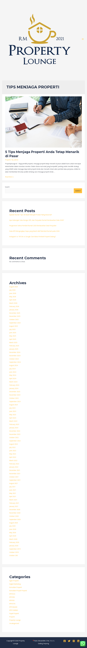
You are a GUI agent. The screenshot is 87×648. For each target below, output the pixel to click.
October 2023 (14, 398)
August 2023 (13, 405)
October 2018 (14, 552)
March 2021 (13, 500)
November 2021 (14, 474)
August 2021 (13, 483)
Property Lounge (15, 620)
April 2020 (12, 536)
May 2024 (12, 375)
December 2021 (14, 470)
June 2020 (12, 529)
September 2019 (15, 549)
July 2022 (12, 447)
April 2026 (12, 300)
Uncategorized (14, 623)
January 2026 (13, 310)
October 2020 (14, 516)
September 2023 (15, 401)
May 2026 (12, 297)
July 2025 (12, 329)
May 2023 (12, 415)
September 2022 (15, 441)
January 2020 (13, 546)
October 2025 (14, 319)
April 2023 (12, 418)
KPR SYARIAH (13, 610)
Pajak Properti (14, 613)
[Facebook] (64, 641)
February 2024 (14, 385)
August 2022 (13, 444)
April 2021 (12, 496)
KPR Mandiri (13, 607)
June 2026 (12, 293)
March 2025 (13, 342)
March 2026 (13, 303)
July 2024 (12, 369)
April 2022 (12, 457)
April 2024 (12, 378)
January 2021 (13, 506)
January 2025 (13, 349)
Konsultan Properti (15, 587)
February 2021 (14, 503)
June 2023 (12, 411)
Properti (8, 160)
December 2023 (14, 392)
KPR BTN (12, 604)
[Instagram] (74, 641)
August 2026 (13, 287)
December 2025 (14, 313)
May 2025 (12, 336)
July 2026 (12, 290)
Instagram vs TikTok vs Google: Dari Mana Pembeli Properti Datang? (32, 237)
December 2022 (14, 431)
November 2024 (14, 356)
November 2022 (14, 434)
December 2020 (14, 510)
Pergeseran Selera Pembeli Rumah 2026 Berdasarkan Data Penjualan (32, 226)
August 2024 (13, 365)
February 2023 (14, 424)
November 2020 (14, 513)
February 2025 (14, 346)
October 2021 (14, 477)
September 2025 (15, 323)
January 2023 (13, 428)
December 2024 (14, 352)
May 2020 (12, 533)
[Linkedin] (78, 641)
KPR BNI (12, 597)
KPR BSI (11, 600)
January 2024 (13, 388)
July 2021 (12, 487)
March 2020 (13, 539)
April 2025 (12, 339)
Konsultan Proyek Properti (18, 591)
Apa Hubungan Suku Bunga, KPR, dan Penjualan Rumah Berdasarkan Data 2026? (36, 220)
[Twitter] (69, 641)
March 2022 (13, 460)
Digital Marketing (15, 584)
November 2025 (14, 316)
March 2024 (13, 382)
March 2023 (13, 421)
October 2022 (14, 437)
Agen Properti (14, 581)
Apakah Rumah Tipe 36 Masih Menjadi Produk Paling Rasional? (30, 215)
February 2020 (14, 542)
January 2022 (13, 467)
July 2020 (12, 526)
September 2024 (15, 362)
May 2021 (12, 493)
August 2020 (13, 523)
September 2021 (15, 480)
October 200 (13, 555)
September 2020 (15, 519)
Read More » (9, 177)
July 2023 (12, 408)
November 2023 (14, 395)
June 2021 (12, 490)
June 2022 (12, 451)
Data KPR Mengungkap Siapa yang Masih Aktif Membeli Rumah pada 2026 (34, 231)
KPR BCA (12, 594)
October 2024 (14, 359)
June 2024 (12, 372)
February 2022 (14, 464)
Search (7, 187)
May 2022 (12, 454)
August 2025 (13, 326)
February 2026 (14, 306)
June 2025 (12, 333)
